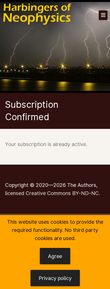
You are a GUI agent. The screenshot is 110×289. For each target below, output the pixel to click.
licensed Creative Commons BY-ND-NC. (52, 193)
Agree (55, 256)
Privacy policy (55, 278)
